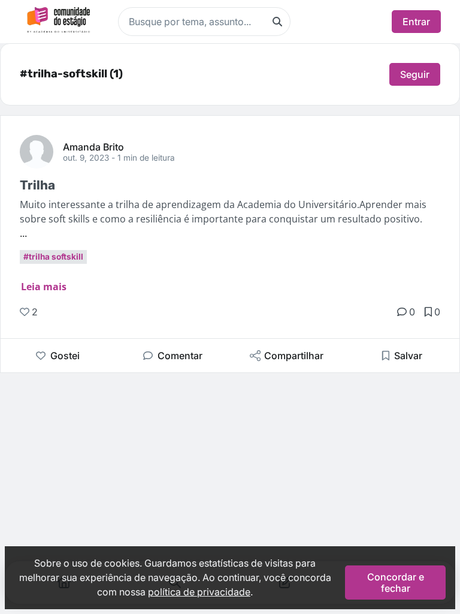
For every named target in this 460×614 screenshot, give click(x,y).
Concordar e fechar (395, 582)
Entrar (416, 22)
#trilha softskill (53, 256)
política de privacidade (199, 592)
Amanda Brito (93, 146)
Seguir (414, 74)
